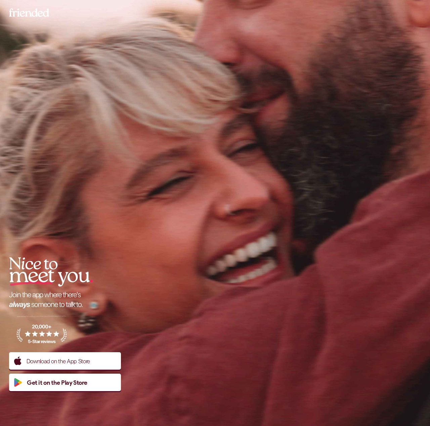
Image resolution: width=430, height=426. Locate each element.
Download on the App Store (58, 361)
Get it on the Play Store (57, 382)
